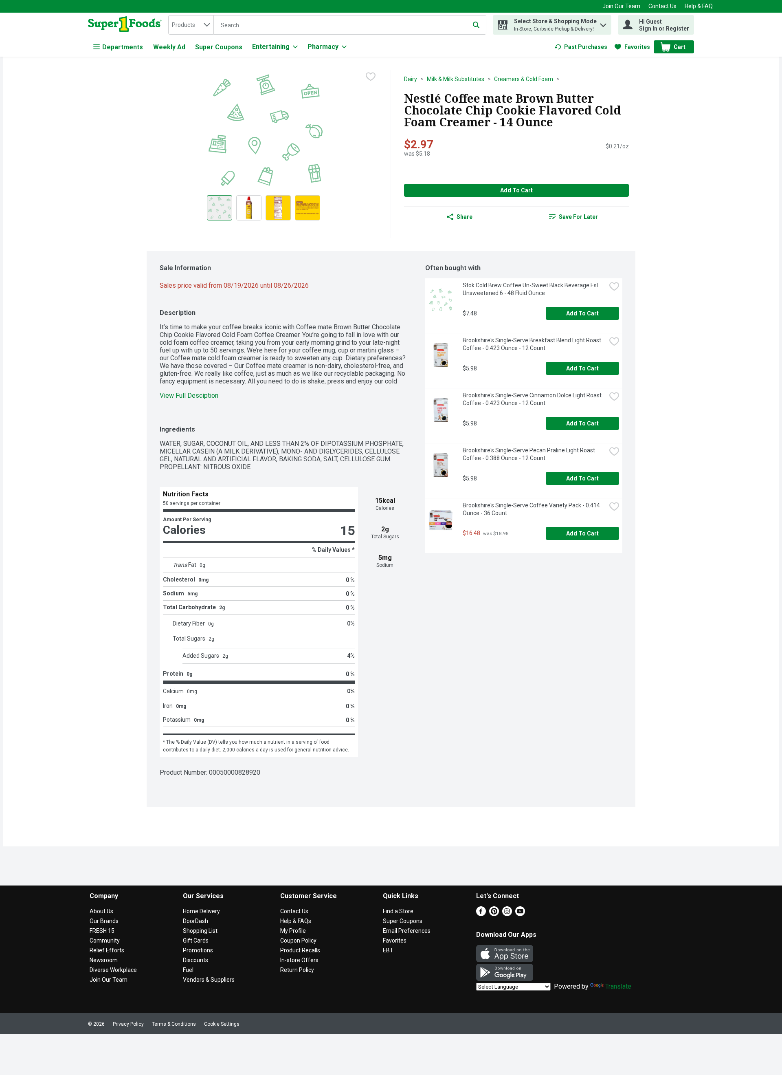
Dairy (410, 79)
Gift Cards (196, 940)
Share (464, 217)
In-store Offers (299, 960)
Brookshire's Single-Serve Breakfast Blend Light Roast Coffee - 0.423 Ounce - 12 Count (532, 344)
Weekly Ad (169, 47)
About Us (101, 911)
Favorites (394, 940)
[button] (603, 23)
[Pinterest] (494, 914)
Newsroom (104, 960)
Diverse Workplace (113, 970)
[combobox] (191, 25)
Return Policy (297, 970)
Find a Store (398, 911)
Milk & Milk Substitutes (455, 79)
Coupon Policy (298, 940)
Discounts (195, 960)
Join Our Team (621, 6)
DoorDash (195, 921)
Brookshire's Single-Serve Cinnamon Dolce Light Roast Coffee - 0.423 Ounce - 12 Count (533, 399)
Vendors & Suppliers (209, 979)
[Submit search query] (476, 24)
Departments (122, 47)
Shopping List (200, 930)
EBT (388, 950)
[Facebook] (481, 914)
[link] (581, 47)
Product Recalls (300, 950)
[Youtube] (520, 914)
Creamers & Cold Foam (523, 79)
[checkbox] (371, 77)
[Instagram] (507, 914)
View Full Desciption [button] (189, 395)
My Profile (293, 930)
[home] (126, 24)
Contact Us (662, 6)
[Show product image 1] (219, 207)
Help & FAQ (699, 6)
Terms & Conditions (174, 1024)
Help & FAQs (295, 921)
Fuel (188, 970)
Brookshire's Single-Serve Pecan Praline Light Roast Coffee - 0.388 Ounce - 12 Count (529, 454)
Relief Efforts (107, 950)
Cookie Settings (221, 1024)
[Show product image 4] (307, 207)
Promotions (198, 950)
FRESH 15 (102, 930)
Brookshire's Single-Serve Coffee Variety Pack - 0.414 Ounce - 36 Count (532, 509)
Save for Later (578, 217)
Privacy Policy (128, 1024)
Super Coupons (218, 47)
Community (105, 940)
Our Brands (104, 921)
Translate (618, 986)
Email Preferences (407, 930)
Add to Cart (516, 190)
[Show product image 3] (278, 207)
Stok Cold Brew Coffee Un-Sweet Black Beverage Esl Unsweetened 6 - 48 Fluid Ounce (531, 289)
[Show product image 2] (248, 207)
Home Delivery (201, 911)
